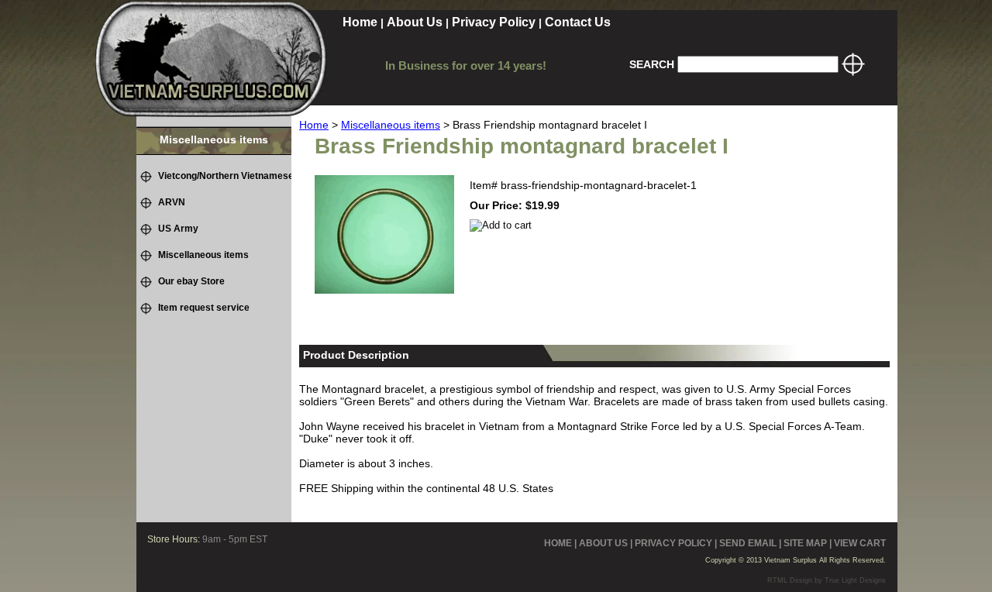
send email (748, 543)
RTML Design (789, 580)
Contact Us (578, 22)
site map (805, 543)
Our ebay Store (191, 281)
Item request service (204, 307)
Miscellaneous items (390, 125)
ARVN (171, 202)
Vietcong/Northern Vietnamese (226, 175)
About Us (415, 22)
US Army (178, 228)
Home (360, 22)
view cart (860, 543)
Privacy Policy (494, 22)
